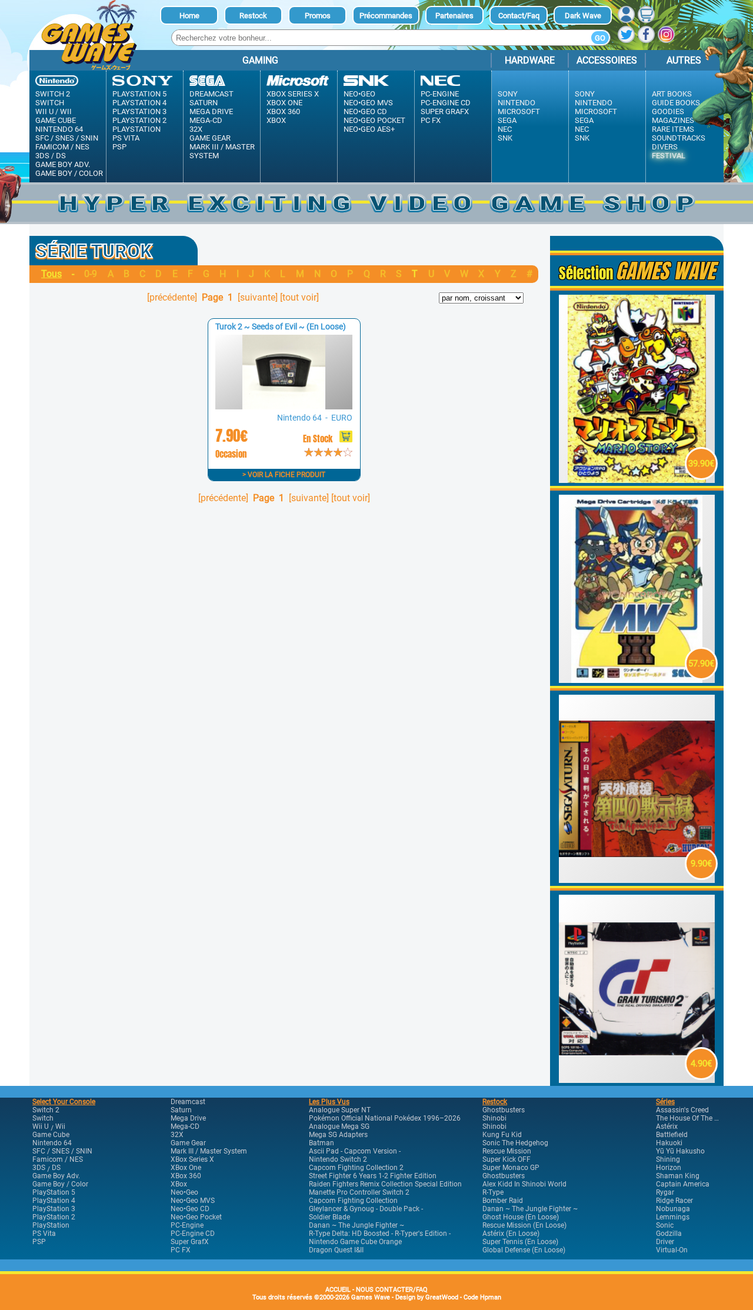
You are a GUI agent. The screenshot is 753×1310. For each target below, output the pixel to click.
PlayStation (136, 129)
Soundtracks (678, 138)
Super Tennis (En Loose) (520, 1242)
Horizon (668, 1168)
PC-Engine (440, 93)
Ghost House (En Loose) (520, 1217)
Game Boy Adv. (62, 164)
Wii (66, 111)
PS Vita (125, 138)
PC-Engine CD (446, 102)
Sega (507, 120)
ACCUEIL (338, 1290)
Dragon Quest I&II (336, 1250)
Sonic (665, 1225)
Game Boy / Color (69, 173)
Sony (508, 93)
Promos (318, 15)
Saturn (203, 102)
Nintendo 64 (59, 129)
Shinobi (494, 1118)
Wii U (44, 111)
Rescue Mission (506, 1151)
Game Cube (55, 120)
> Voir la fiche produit (283, 475)
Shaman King (677, 1176)
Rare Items (673, 129)
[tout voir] (299, 297)
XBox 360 (283, 111)
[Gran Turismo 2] (637, 1079)
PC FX (431, 120)
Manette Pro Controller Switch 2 (359, 1192)
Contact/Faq (518, 15)
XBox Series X (292, 93)
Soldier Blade (329, 1217)
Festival (668, 155)
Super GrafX (445, 111)
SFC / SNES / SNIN (66, 138)
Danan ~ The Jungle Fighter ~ (356, 1225)
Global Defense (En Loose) (523, 1250)
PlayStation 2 (139, 120)
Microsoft (519, 111)
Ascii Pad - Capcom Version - (355, 1151)
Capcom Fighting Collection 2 (356, 1168)
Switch (49, 102)
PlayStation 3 (139, 111)
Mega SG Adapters (338, 1135)
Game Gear (210, 138)
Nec (505, 129)
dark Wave (583, 15)
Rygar (665, 1192)
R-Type (493, 1192)
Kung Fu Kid (502, 1135)
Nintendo (516, 102)
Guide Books (676, 102)
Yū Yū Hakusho (680, 1151)
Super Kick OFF (506, 1159)
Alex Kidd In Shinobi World (524, 1184)
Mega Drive (211, 111)
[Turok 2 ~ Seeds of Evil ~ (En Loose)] (283, 406)
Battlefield (672, 1135)
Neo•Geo (359, 93)
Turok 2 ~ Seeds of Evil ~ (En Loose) (280, 326)
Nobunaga (673, 1209)
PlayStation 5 (139, 93)
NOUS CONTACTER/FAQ (392, 1290)
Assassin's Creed (682, 1110)
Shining (668, 1159)
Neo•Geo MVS (368, 102)
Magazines (673, 120)
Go (600, 38)
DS (61, 155)
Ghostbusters (503, 1110)
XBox (276, 120)
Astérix (667, 1126)
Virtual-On (672, 1250)
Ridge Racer (674, 1200)
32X (195, 129)
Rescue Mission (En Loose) (524, 1225)
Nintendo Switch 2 (338, 1159)
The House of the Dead (693, 1118)
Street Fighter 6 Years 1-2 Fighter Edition (373, 1176)
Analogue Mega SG (339, 1126)
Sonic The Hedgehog (515, 1143)
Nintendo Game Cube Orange (355, 1242)
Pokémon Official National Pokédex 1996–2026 (385, 1118)
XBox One (284, 102)
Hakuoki (669, 1143)
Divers (665, 146)
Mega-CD (205, 120)
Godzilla (669, 1233)
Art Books (672, 93)
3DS (42, 155)
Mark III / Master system (222, 151)
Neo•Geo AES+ (369, 129)
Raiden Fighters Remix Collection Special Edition (385, 1184)
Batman (321, 1143)
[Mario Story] (637, 479)
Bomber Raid (502, 1200)
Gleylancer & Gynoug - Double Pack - (366, 1209)
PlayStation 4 (139, 102)
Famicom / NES (62, 146)
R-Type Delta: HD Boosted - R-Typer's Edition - (380, 1233)
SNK (505, 138)
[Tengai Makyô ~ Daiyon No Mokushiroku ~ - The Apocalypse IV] (637, 879)
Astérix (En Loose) (510, 1233)
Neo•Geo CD (365, 111)
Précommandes (385, 15)
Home (189, 15)
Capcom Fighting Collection (353, 1200)
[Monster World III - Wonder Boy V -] (637, 679)
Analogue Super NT (340, 1110)
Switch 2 (52, 93)
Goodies (668, 111)
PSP (119, 146)
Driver (665, 1242)
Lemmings (672, 1217)
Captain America (682, 1184)
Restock (253, 15)
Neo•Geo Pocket (374, 120)
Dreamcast (211, 93)
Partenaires (454, 15)
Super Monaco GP (510, 1168)
